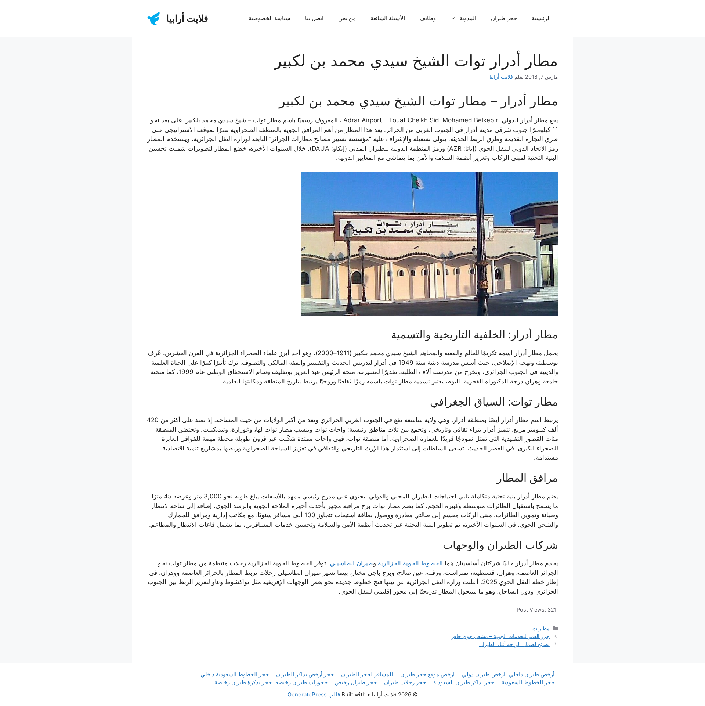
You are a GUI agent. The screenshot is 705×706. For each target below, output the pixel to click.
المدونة (468, 18)
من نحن (347, 18)
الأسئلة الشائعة (387, 18)
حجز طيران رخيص (356, 682)
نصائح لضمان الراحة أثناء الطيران (514, 644)
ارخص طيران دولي (483, 674)
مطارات (541, 628)
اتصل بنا (314, 18)
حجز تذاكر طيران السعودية (463, 682)
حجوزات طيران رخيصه (301, 682)
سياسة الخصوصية (269, 18)
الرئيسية (541, 18)
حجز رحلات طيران (405, 682)
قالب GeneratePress (314, 694)
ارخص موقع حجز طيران (427, 674)
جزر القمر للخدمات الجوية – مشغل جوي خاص (500, 636)
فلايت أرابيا (187, 18)
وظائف (428, 18)
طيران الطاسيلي (351, 563)
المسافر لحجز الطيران (367, 674)
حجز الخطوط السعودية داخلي (234, 674)
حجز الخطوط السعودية (528, 682)
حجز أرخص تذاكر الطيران (305, 674)
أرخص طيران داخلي (531, 674)
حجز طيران (504, 18)
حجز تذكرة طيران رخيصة (243, 682)
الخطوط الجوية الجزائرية (410, 563)
